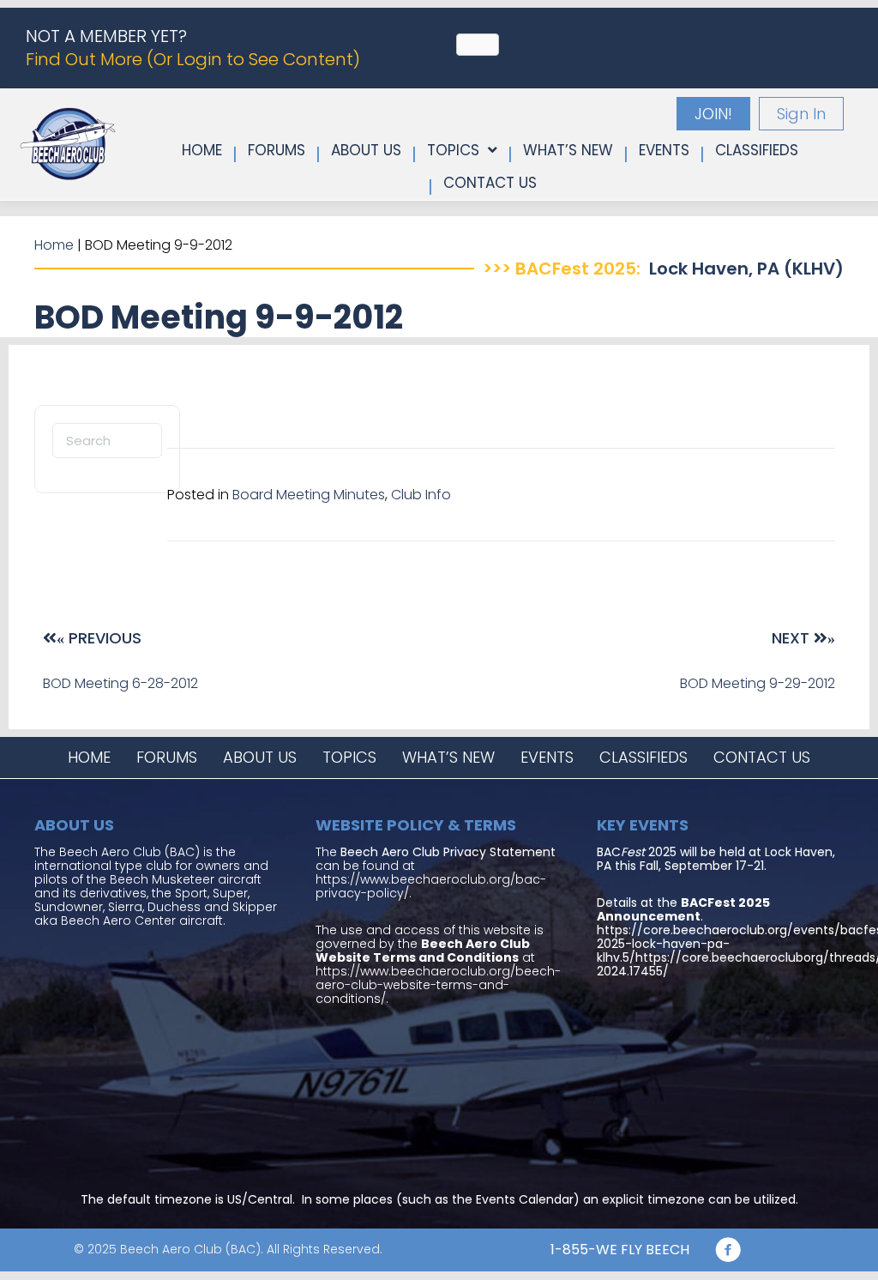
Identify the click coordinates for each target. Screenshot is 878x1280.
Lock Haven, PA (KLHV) (746, 269)
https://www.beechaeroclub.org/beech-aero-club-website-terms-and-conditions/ (438, 985)
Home (54, 245)
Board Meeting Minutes (308, 494)
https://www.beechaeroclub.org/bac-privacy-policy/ (431, 886)
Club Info (421, 494)
